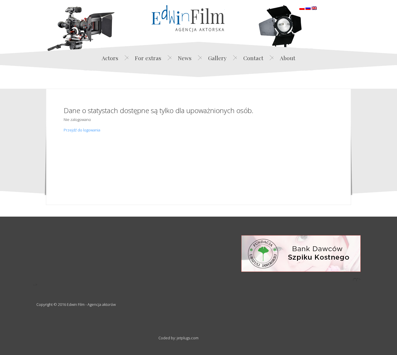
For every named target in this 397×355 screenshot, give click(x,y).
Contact (253, 58)
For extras (148, 58)
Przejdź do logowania (82, 130)
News (185, 58)
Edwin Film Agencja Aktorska (188, 18)
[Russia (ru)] (308, 7)
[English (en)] (314, 7)
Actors (110, 58)
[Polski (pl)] (302, 7)
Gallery (217, 58)
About (287, 58)
